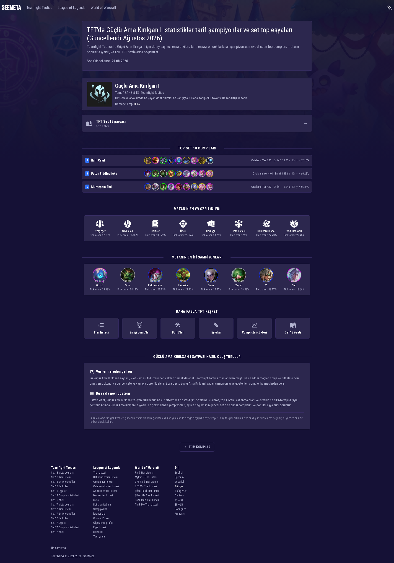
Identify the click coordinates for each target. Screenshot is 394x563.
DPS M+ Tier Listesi (146, 486)
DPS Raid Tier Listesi (146, 481)
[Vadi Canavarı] (96, 281)
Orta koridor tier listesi (106, 486)
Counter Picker (101, 518)
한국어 (179, 500)
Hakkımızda (58, 548)
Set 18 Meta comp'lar (63, 472)
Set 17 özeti (57, 532)
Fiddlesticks (155, 285)
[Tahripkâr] (211, 281)
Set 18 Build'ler (59, 486)
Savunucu (127, 231)
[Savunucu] (129, 281)
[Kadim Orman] (125, 281)
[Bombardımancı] (242, 281)
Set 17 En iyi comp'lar (63, 513)
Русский (179, 477)
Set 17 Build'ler (59, 518)
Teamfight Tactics (39, 7)
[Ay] (207, 281)
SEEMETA (11, 8)
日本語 (179, 504)
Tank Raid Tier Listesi (147, 500)
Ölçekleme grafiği (103, 522)
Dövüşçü (210, 231)
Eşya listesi (99, 527)
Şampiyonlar (100, 509)
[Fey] (238, 281)
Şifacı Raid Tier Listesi (147, 491)
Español (179, 481)
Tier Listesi (99, 472)
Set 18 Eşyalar (59, 491)
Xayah (238, 285)
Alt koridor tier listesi (105, 491)
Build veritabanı (102, 504)
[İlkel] (264, 281)
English (179, 472)
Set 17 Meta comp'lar (63, 504)
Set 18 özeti (57, 500)
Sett (294, 285)
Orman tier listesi (103, 481)
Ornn (127, 285)
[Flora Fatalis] (151, 281)
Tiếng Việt (181, 491)
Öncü (183, 231)
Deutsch (179, 495)
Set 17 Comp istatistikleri (65, 527)
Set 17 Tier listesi (61, 509)
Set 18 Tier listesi (61, 477)
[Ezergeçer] (268, 281)
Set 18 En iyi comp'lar (63, 481)
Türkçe (179, 486)
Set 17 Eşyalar (59, 522)
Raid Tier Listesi (144, 472)
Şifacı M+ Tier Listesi (147, 495)
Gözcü (99, 285)
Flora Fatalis (239, 231)
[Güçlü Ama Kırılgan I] (99, 94)
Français (180, 513)
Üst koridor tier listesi (105, 477)
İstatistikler (99, 513)
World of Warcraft (103, 7)
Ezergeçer (100, 231)
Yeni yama (99, 536)
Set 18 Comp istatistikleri (65, 495)
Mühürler (98, 532)
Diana (211, 285)
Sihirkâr (155, 231)
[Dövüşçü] (296, 281)
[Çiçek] (292, 281)
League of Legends (71, 7)
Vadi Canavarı (294, 231)
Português (180, 509)
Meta (96, 500)
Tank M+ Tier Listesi (146, 504)
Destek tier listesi (103, 495)
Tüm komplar (199, 447)
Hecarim (183, 285)
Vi (266, 285)
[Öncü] (99, 281)
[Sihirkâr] (159, 281)
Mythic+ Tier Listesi (146, 477)
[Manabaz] (103, 281)
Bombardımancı (266, 231)
